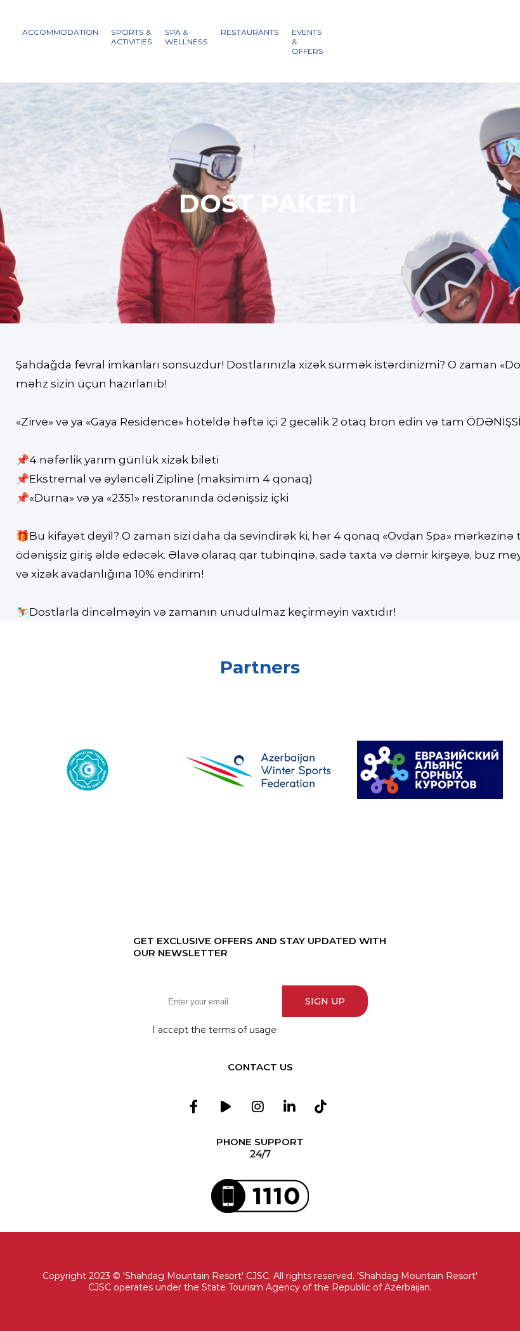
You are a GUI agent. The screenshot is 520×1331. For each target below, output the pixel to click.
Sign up (325, 1001)
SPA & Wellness (186, 36)
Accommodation (60, 32)
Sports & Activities (131, 36)
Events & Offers (307, 41)
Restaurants (250, 32)
